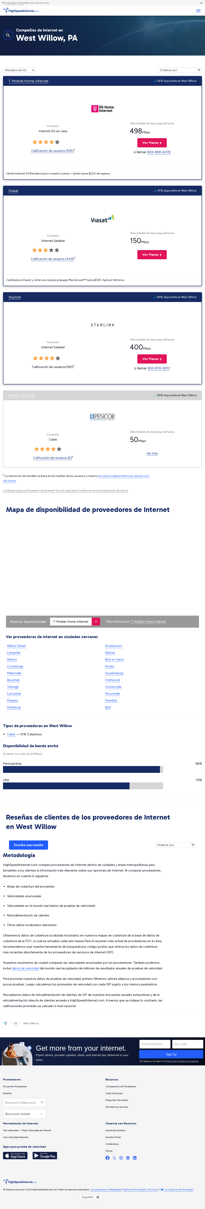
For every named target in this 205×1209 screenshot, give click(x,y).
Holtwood (112, 680)
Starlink (14, 297)
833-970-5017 (159, 368)
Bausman (13, 680)
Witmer (110, 653)
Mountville (112, 693)
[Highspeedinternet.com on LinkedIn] (135, 1159)
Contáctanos (112, 1144)
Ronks (109, 666)
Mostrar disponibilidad (28, 621)
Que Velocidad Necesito (15, 1137)
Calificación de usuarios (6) (52, 458)
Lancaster (14, 693)
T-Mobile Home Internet (28, 81)
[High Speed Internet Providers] (21, 11)
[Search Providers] (42, 1103)
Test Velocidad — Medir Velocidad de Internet (27, 1130)
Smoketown (113, 646)
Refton (12, 659)
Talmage (13, 687)
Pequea (12, 700)
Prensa (109, 1150)
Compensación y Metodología (105, 1189)
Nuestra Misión (113, 1137)
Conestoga (15, 666)
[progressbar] (83, 769)
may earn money (15, 2)
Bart (108, 707)
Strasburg (14, 707)
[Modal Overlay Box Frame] (102, 1051)
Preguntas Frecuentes (117, 1100)
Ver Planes (148, 143)
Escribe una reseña (28, 845)
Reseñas (7, 1093)
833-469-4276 (159, 152)
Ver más (152, 453)
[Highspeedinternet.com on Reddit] (128, 1159)
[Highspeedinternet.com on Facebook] (108, 1159)
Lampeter (14, 653)
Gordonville (113, 687)
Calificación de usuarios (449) (52, 259)
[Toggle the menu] (198, 10)
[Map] (102, 571)
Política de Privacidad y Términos (140, 1189)
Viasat (13, 190)
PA (15, 1023)
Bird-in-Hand (114, 659)
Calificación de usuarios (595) (52, 151)
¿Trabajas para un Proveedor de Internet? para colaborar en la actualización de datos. (66, 490)
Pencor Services (21, 395)
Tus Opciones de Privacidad (178, 1189)
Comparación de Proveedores (121, 1086)
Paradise (111, 700)
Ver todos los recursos (117, 1107)
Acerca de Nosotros (116, 1130)
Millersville (14, 673)
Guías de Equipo (114, 1093)
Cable (11, 734)
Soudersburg (114, 673)
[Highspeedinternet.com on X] (114, 1159)
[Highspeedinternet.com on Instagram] (121, 1159)
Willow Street (16, 646)
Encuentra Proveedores (15, 1086)
